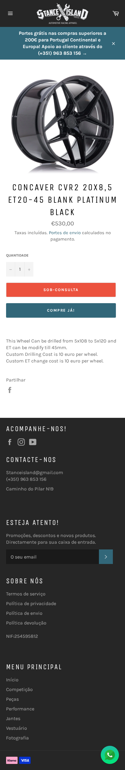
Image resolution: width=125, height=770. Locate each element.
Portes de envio (65, 232)
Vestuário (16, 728)
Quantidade (17, 255)
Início (12, 680)
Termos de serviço (26, 594)
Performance (20, 709)
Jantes (13, 718)
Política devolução (26, 623)
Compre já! (61, 310)
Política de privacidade (31, 603)
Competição (19, 689)
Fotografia (17, 738)
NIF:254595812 (22, 636)
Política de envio (24, 613)
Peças (12, 699)
